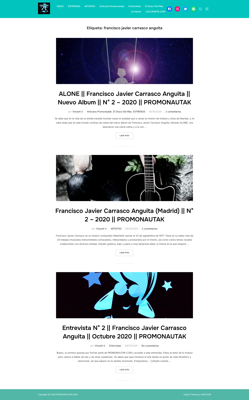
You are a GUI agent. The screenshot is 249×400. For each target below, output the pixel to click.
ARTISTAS (89, 6)
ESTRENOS (74, 6)
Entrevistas (135, 6)
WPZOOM (206, 394)
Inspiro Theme (190, 394)
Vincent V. (77, 111)
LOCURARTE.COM (155, 11)
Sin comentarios (150, 345)
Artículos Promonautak (111, 6)
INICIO (60, 6)
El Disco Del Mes (154, 6)
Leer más (126, 135)
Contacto (136, 11)
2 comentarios (173, 111)
